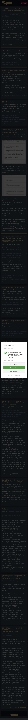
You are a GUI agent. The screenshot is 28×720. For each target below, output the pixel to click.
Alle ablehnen (14, 371)
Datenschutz (17, 375)
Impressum (10, 375)
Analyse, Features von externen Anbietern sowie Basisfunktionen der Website (15, 355)
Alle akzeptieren (14, 368)
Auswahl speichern (14, 364)
